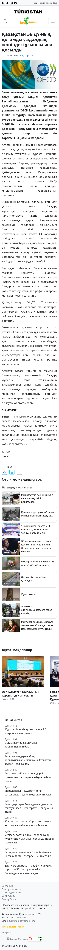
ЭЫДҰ (5, 456)
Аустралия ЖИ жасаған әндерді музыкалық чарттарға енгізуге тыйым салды (28, 777)
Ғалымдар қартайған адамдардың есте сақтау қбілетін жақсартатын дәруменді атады (29, 808)
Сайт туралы (9, 895)
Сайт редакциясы (11, 892)
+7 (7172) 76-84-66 (16, 917)
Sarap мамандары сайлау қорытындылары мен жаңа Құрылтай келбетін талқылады (28, 760)
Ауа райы (7, 932)
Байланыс (7, 885)
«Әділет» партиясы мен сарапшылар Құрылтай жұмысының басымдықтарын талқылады (29, 838)
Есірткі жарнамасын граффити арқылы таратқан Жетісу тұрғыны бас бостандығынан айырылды (28, 869)
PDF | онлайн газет (13, 926)
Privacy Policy (9, 899)
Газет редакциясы (11, 889)
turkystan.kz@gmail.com (22, 920)
